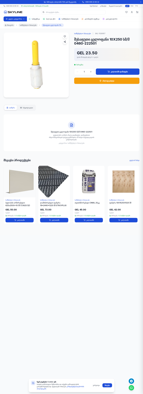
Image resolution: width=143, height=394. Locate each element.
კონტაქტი (103, 6)
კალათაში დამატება (119, 72)
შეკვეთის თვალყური (115, 6)
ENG (132, 6)
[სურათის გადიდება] (7, 93)
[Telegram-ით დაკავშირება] (131, 381)
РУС (136, 6)
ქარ (127, 6)
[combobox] (73, 12)
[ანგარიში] (132, 12)
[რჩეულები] (126, 12)
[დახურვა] (140, 2)
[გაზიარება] (65, 42)
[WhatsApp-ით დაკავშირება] (131, 387)
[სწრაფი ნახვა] (32, 174)
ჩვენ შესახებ (94, 6)
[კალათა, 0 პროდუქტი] (137, 12)
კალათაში (21, 220)
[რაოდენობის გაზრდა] (91, 72)
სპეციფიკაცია (28, 108)
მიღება (107, 385)
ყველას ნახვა (134, 160)
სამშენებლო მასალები (28, 25)
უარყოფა (96, 385)
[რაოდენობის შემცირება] (77, 72)
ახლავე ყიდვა (108, 81)
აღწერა (12, 108)
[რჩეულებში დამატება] (65, 36)
